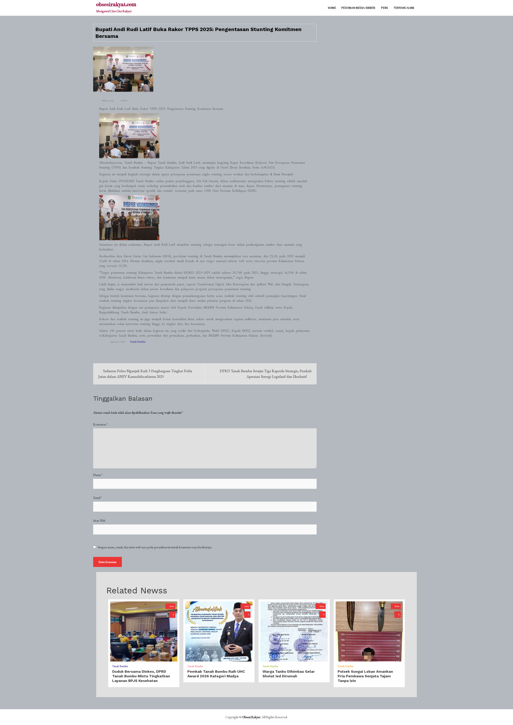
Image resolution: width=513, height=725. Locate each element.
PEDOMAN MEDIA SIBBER (358, 7)
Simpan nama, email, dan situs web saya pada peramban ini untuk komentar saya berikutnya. (155, 547)
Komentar (100, 424)
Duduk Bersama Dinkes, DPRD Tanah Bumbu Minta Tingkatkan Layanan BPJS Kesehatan (141, 676)
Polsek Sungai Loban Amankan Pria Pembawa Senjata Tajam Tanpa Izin (365, 676)
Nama (98, 475)
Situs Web (99, 520)
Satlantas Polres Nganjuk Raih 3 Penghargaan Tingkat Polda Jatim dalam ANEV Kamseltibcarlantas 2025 (145, 374)
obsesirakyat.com (116, 4)
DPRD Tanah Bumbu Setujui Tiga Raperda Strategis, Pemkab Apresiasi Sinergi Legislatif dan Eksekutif (266, 374)
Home (332, 7)
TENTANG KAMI (404, 7)
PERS (384, 7)
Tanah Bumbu (137, 341)
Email (97, 498)
